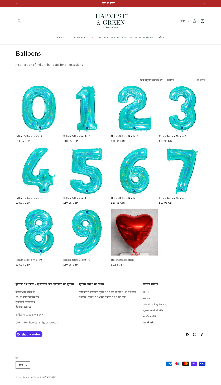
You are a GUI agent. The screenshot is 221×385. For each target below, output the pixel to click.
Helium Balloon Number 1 (76, 136)
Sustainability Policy (154, 304)
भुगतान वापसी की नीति (153, 310)
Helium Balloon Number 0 (29, 136)
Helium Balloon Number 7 (172, 198)
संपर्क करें (147, 298)
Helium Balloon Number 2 (124, 136)
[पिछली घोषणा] (17, 3)
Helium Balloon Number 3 (172, 136)
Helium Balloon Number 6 (124, 198)
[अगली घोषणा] (204, 3)
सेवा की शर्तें (148, 322)
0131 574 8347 (34, 315)
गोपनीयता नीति (149, 316)
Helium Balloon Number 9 (76, 259)
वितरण (146, 292)
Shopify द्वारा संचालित (48, 377)
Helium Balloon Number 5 (76, 198)
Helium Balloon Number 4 (29, 198)
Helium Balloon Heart (122, 259)
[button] (19, 21)
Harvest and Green (31, 377)
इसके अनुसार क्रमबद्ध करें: (151, 80)
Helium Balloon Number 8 (29, 259)
